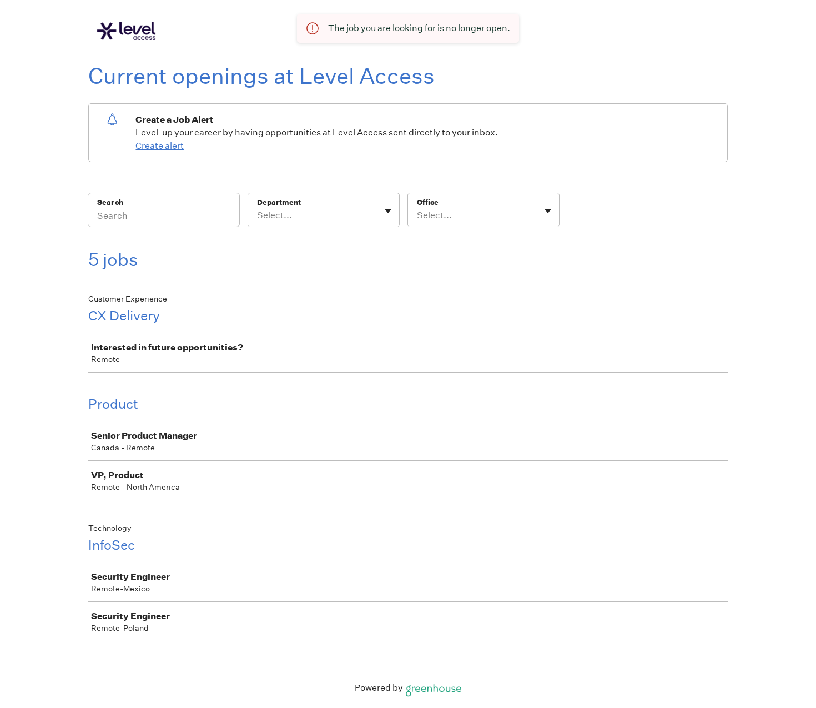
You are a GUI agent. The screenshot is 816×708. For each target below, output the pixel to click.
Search (110, 202)
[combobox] (258, 215)
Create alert (159, 145)
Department (279, 202)
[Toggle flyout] (388, 211)
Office (428, 202)
